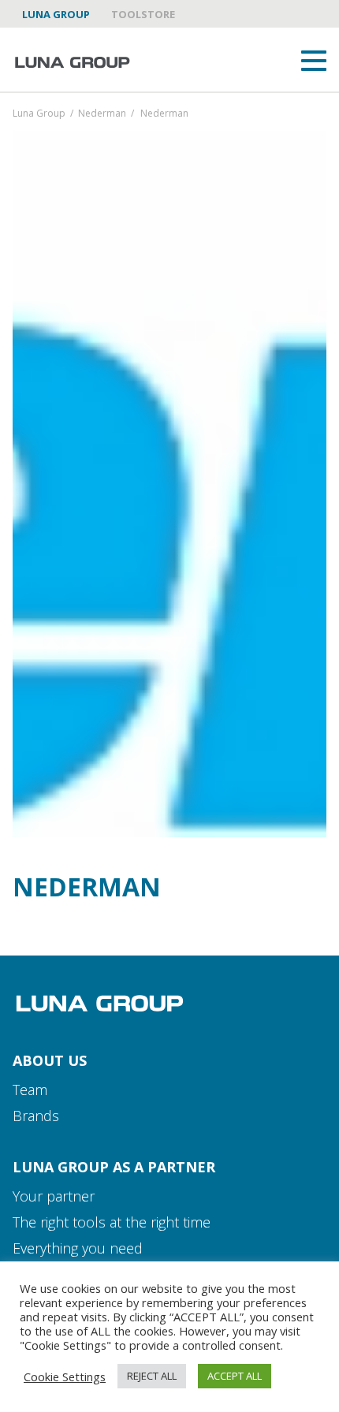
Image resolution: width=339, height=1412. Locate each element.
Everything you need (78, 1248)
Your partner (54, 1196)
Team (30, 1089)
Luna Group (56, 14)
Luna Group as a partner (114, 1166)
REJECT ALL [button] (152, 1376)
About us (50, 1060)
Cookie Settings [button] (65, 1376)
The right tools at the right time (111, 1222)
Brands (36, 1115)
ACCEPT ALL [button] (234, 1376)
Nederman (102, 114)
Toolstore (143, 14)
